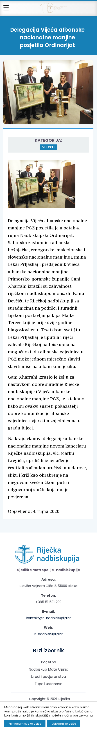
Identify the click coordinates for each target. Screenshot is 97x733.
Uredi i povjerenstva (48, 676)
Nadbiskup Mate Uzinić (48, 669)
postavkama (83, 715)
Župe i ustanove (48, 683)
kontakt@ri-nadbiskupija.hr (48, 617)
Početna (48, 662)
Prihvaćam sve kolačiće (25, 724)
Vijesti (48, 147)
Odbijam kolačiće (64, 724)
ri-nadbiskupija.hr (48, 634)
